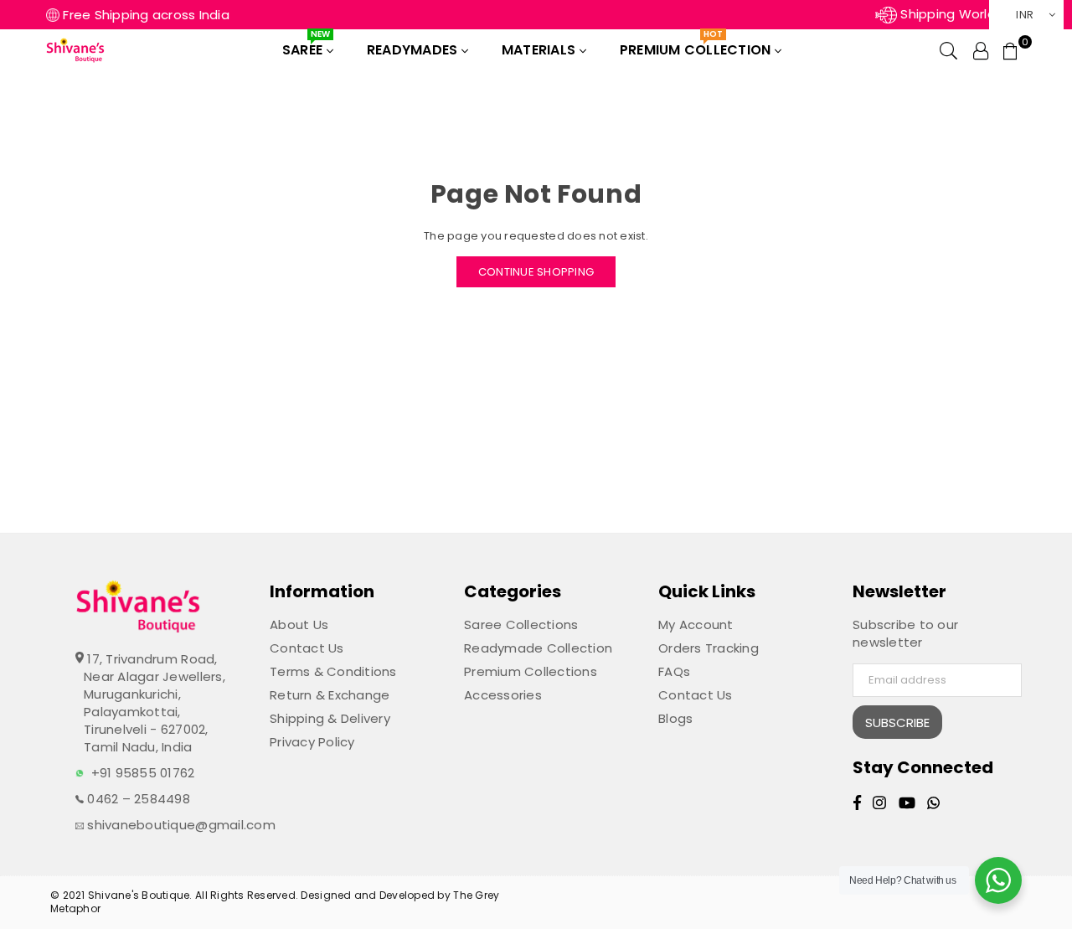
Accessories (503, 695)
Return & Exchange (329, 695)
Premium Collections (530, 671)
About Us (299, 624)
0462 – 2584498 (137, 799)
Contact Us (307, 648)
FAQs (674, 671)
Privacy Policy (312, 742)
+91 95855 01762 (143, 773)
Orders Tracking (708, 648)
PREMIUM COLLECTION (697, 46)
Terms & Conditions (333, 671)
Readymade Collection (538, 648)
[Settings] (981, 50)
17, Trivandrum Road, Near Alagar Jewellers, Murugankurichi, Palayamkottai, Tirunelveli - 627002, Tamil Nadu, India (154, 703)
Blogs (675, 718)
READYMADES (414, 49)
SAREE (306, 46)
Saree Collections (521, 624)
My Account (696, 624)
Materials (541, 49)
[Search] (948, 50)
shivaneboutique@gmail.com (180, 825)
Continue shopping (536, 272)
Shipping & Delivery (330, 718)
